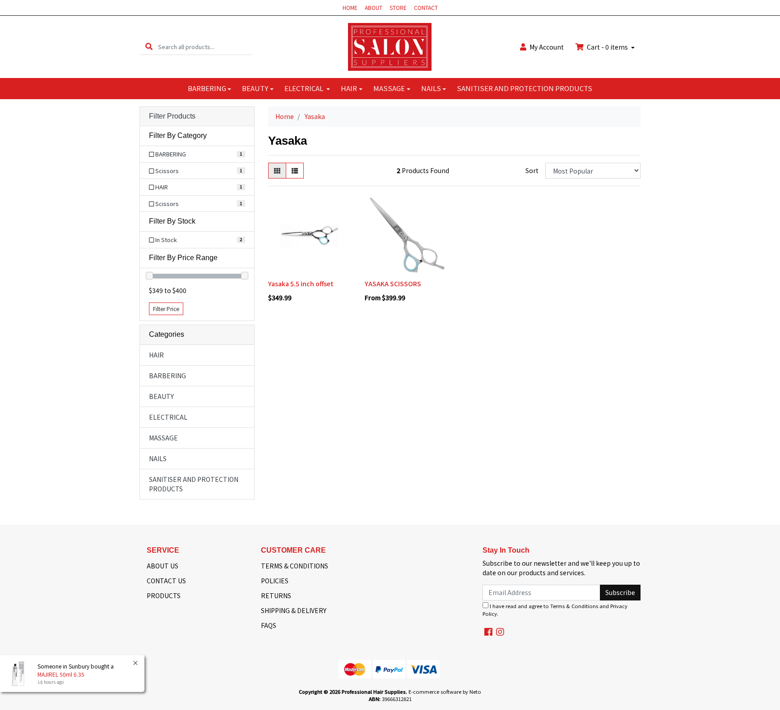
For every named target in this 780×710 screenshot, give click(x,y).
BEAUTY (255, 88)
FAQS (268, 625)
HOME (350, 7)
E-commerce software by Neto (445, 691)
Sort (532, 170)
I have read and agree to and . (555, 609)
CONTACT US (166, 580)
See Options (406, 269)
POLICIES (274, 580)
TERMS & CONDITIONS (294, 565)
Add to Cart (309, 269)
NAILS (431, 88)
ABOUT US (162, 565)
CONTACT (426, 7)
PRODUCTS (164, 595)
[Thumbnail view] (277, 171)
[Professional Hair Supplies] (390, 45)
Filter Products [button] (172, 116)
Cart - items (607, 46)
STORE (398, 7)
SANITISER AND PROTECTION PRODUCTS (524, 88)
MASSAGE (389, 88)
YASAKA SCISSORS (393, 283)
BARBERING (207, 88)
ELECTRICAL (304, 88)
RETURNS (276, 595)
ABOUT (373, 7)
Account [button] (546, 46)
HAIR (349, 88)
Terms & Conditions (574, 605)
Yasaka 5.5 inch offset (301, 283)
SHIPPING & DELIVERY (293, 610)
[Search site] (148, 47)
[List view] (295, 171)
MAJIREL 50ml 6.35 (60, 674)
